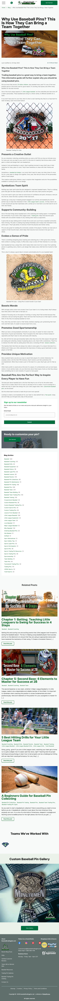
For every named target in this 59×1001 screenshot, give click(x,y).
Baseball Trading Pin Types (9, 804)
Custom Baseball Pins (10, 502)
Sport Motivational (9, 538)
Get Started (49, 3)
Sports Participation (10, 546)
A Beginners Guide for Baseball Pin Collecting (26, 797)
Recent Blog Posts (7, 952)
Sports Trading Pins (10, 554)
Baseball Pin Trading (10, 484)
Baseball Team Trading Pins (12, 495)
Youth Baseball (49, 746)
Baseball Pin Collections (11, 479)
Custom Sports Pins (10, 507)
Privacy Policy (28, 988)
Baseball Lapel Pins (9, 472)
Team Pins (7, 561)
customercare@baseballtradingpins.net (29, 948)
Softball (6, 536)
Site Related (7, 533)
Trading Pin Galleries (7, 973)
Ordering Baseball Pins (10, 531)
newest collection (50, 343)
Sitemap (12, 988)
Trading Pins (7, 566)
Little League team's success (36, 201)
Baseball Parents (9, 477)
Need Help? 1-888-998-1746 (26, 950)
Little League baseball (28, 91)
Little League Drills (38, 746)
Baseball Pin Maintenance (11, 482)
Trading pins (34, 215)
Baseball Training (9, 497)
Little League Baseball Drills (24, 746)
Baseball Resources (7, 969)
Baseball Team (8, 489)
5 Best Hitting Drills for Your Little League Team (25, 739)
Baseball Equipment (10, 466)
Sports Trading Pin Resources (13, 551)
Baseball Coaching (9, 461)
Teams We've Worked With (8, 965)
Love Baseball (8, 523)
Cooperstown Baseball (10, 500)
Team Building (8, 559)
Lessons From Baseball (11, 513)
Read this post (8, 643)
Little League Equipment (11, 518)
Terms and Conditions (40, 988)
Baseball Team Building (11, 492)
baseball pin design (15, 172)
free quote (48, 395)
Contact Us (5, 982)
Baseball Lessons (9, 474)
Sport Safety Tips (9, 541)
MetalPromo (46, 994)
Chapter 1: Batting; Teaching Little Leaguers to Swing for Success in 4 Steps (27, 622)
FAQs (3, 955)
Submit (29, 422)
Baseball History (9, 469)
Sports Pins (7, 548)
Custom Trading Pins (10, 510)
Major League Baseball (10, 525)
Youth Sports (8, 571)
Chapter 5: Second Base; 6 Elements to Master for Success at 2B (29, 680)
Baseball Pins (8, 487)
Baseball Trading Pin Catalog (7, 977)
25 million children (22, 84)
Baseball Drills (8, 464)
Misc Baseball (8, 528)
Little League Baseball (10, 515)
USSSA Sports (8, 569)
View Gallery (29, 928)
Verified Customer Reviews (7, 959)
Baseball (6, 459)
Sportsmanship (8, 556)
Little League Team (9, 520)
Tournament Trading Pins (11, 564)
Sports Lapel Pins (9, 543)
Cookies (19, 988)
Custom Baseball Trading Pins (13, 505)
